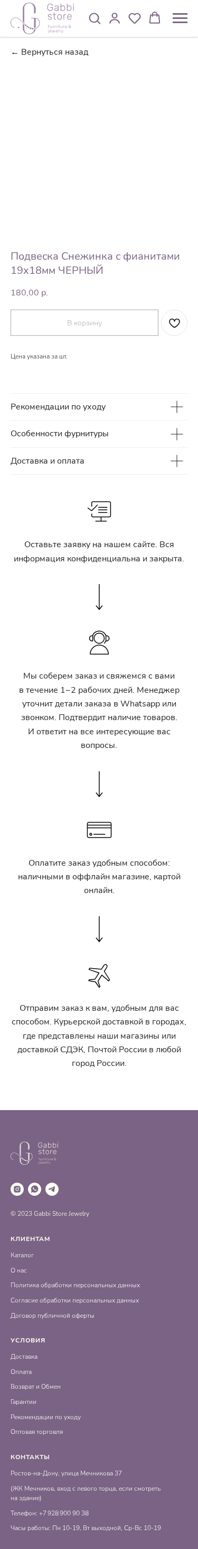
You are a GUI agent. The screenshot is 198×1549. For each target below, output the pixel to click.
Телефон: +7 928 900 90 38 (50, 1513)
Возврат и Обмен (36, 1386)
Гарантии (23, 1402)
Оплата (21, 1372)
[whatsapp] (34, 1189)
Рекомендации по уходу (46, 1417)
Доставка (24, 1356)
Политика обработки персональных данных (75, 1285)
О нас (19, 1270)
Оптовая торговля (37, 1432)
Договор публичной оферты (53, 1315)
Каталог (22, 1255)
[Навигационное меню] (180, 18)
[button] (94, 18)
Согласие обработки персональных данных (75, 1300)
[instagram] (17, 1189)
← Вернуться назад (49, 52)
